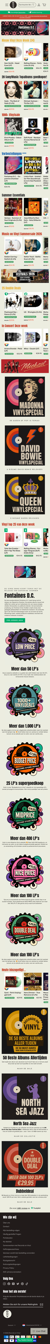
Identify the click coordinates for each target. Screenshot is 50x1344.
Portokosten (7, 1238)
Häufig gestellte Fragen (12, 1234)
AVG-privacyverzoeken (12, 1272)
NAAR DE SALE (24, 1202)
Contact (6, 1226)
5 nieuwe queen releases (24, 518)
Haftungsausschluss (11, 1249)
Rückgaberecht (9, 1260)
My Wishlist (7, 1242)
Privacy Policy (8, 1268)
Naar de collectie (24, 1136)
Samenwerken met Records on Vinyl (17, 1245)
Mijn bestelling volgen (11, 1230)
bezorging (21, 12)
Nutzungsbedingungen (12, 1264)
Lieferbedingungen (10, 1257)
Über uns (6, 1223)
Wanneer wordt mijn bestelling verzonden (19, 1253)
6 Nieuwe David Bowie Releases (25, 469)
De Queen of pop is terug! (25, 420)
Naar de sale (24, 1068)
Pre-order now (15, 620)
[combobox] (25, 4)
